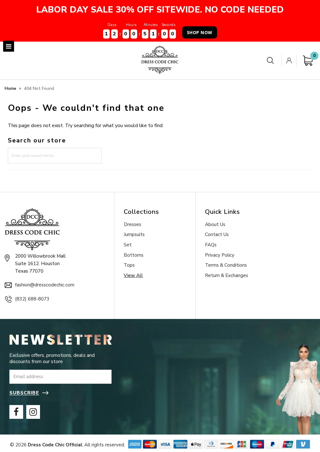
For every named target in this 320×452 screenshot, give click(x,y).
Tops (129, 265)
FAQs (211, 245)
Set (128, 245)
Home (10, 88)
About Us (215, 224)
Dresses (132, 224)
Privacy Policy (219, 255)
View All (133, 275)
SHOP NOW (199, 32)
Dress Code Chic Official (55, 445)
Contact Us (217, 234)
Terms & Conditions (226, 265)
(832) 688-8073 (32, 299)
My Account (290, 60)
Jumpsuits (134, 234)
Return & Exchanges (226, 275)
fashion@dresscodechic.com (44, 285)
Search (272, 60)
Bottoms (133, 255)
